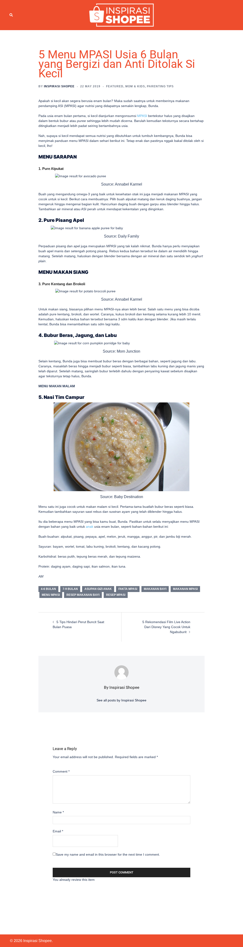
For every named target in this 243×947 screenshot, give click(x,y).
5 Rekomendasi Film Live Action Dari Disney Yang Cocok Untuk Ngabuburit (166, 627)
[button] (11, 15)
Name (58, 812)
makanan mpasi (185, 589)
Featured (114, 86)
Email (58, 831)
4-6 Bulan (48, 589)
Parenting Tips (160, 86)
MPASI (142, 116)
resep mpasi (115, 595)
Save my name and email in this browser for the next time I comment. (108, 854)
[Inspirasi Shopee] (122, 15)
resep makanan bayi (82, 595)
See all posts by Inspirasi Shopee (121, 700)
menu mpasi (51, 595)
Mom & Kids (135, 86)
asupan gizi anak (98, 589)
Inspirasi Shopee (59, 86)
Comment (61, 771)
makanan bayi (155, 589)
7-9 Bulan (70, 589)
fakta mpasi (127, 589)
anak (89, 526)
